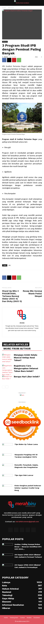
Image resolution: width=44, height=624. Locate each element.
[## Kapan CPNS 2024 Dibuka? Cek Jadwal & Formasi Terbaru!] (7, 557)
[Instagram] (16, 530)
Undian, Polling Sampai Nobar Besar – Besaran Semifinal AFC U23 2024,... (28, 546)
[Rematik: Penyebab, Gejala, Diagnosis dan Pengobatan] (7, 467)
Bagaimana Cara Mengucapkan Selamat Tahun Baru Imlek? (26, 368)
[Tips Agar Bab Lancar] (7, 478)
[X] (9, 60)
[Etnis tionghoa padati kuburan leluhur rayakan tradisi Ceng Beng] (7, 488)
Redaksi (29, 618)
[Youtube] (33, 530)
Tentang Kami (14, 618)
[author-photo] (22, 320)
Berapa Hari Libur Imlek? (27, 376)
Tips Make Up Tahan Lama (26, 444)
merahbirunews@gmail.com (27, 522)
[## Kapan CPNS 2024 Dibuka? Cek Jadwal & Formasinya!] (7, 567)
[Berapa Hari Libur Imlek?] (7, 379)
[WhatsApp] (19, 60)
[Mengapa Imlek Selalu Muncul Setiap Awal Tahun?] (7, 358)
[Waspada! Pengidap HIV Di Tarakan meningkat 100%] (6, 457)
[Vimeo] (28, 530)
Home (4, 8)
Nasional (11, 8)
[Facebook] (4, 60)
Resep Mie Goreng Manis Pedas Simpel (32, 293)
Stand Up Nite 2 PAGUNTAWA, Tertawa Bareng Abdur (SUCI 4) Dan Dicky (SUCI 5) (12, 296)
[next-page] (7, 387)
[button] (3, 3)
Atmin (6, 57)
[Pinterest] (14, 60)
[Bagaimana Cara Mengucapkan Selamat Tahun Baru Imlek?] (7, 370)
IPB (9, 265)
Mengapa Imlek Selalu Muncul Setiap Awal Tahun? (25, 358)
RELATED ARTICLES (15, 344)
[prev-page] (3, 387)
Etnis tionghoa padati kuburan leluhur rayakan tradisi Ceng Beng (28, 488)
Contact (22, 618)
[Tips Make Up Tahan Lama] (7, 447)
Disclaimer (37, 618)
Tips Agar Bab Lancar (24, 475)
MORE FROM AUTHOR (17, 348)
